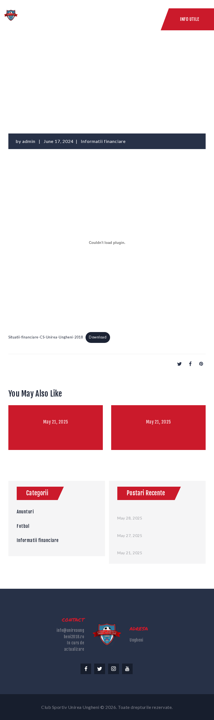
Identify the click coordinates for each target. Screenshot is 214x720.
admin (29, 141)
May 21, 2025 (55, 422)
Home (44, 72)
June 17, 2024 (59, 141)
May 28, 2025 (129, 518)
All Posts (64, 72)
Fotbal (23, 526)
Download (97, 337)
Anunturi (25, 511)
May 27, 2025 (129, 535)
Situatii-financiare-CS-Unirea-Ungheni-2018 (45, 337)
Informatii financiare (103, 141)
